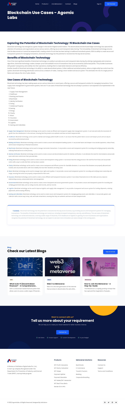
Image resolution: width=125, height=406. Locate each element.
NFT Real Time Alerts (60, 383)
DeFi (11, 279)
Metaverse (88, 279)
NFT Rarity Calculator (61, 368)
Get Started (111, 4)
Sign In (99, 4)
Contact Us (62, 332)
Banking (78, 374)
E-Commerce (80, 368)
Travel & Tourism (81, 371)
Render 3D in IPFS (59, 386)
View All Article (110, 252)
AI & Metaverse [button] (56, 4)
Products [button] (45, 4)
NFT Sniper (57, 371)
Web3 (49, 279)
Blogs (75, 4)
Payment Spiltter (59, 374)
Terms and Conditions (105, 371)
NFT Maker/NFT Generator (62, 380)
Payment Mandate (60, 377)
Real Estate (80, 365)
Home (37, 4)
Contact (68, 4)
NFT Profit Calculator (61, 365)
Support (100, 368)
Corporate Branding (82, 377)
